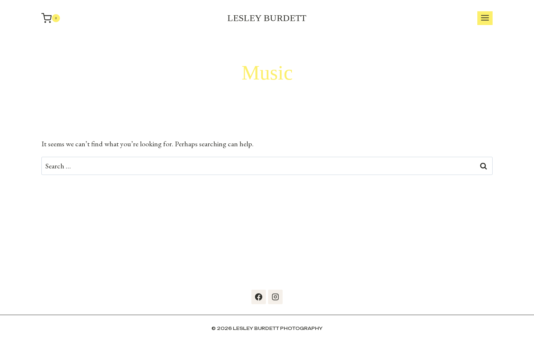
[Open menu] (485, 18)
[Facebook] (258, 297)
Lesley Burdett (267, 18)
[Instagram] (275, 297)
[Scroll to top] (526, 332)
